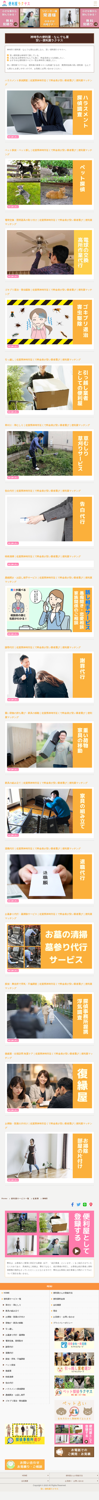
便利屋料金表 (59, 1298)
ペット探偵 (10, 1364)
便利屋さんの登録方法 (63, 1292)
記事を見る (14, 137)
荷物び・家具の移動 (14, 1322)
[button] (39, 25)
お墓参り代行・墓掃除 (15, 1334)
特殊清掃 (9, 1376)
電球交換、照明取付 (14, 1340)
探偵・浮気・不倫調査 (15, 1358)
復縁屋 (8, 1370)
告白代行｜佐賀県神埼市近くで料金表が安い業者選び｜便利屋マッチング (43, 490)
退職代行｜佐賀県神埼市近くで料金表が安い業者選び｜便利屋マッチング (43, 848)
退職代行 (9, 1352)
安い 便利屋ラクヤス (49, 1488)
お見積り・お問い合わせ (63, 1316)
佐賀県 (36, 1198)
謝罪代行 (9, 1346)
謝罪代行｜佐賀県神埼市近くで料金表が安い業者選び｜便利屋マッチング (43, 647)
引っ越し (9, 1328)
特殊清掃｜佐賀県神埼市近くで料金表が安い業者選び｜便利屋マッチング (43, 556)
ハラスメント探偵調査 (15, 1388)
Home (5, 1198)
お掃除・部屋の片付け (15, 1316)
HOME (7, 1292)
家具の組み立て (12, 1310)
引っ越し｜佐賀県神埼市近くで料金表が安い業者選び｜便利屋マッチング (43, 359)
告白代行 (9, 1382)
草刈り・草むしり (13, 1304)
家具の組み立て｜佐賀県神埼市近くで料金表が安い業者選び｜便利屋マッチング (46, 782)
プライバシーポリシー (63, 1322)
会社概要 (57, 1304)
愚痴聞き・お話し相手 (15, 1394)
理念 (55, 1310)
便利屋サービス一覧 (20, 1198)
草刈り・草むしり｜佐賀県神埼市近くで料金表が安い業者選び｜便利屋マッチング (47, 425)
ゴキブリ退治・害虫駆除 (16, 1400)
